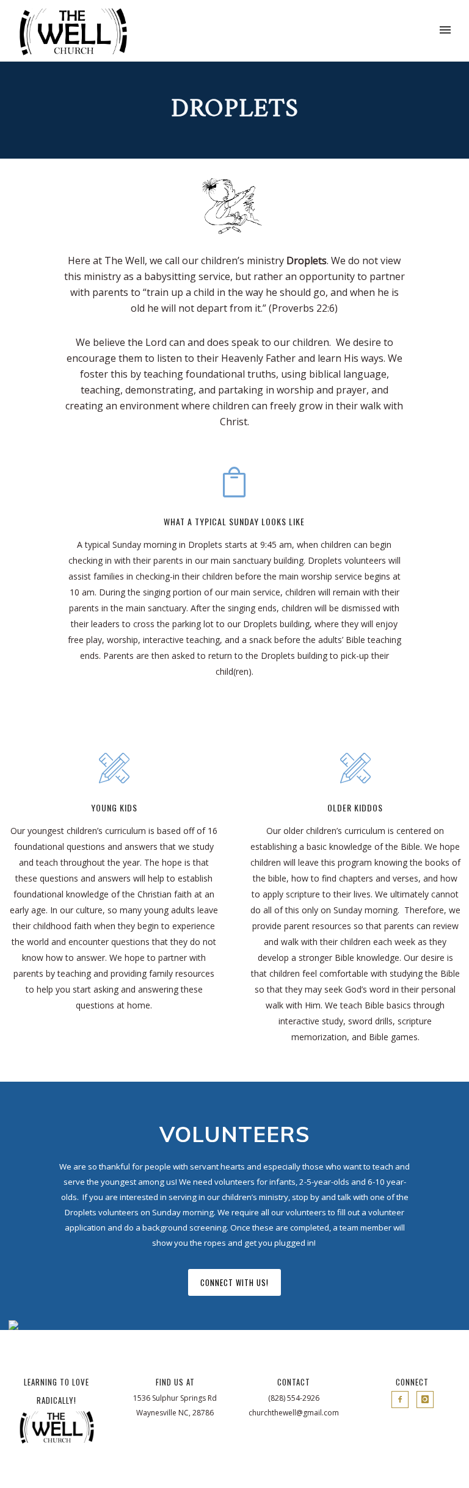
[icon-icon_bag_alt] (234, 483)
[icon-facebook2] (403, 1399)
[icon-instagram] (425, 1399)
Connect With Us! (234, 1282)
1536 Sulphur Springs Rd (175, 1398)
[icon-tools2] (114, 769)
